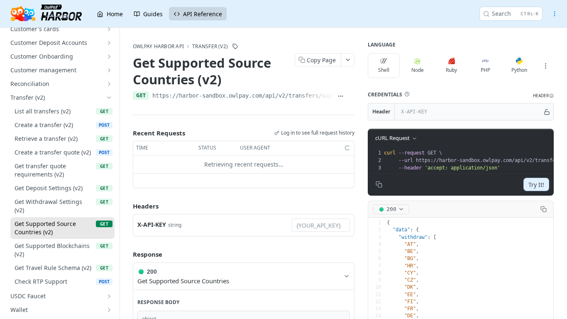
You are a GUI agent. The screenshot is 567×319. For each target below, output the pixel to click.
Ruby (451, 70)
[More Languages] (545, 65)
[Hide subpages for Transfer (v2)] (109, 97)
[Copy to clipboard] (350, 96)
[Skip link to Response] (127, 254)
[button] (406, 94)
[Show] (547, 112)
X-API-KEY (151, 224)
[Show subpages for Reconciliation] (109, 84)
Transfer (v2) (210, 46)
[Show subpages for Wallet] (109, 310)
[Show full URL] (340, 96)
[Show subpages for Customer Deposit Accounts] (109, 42)
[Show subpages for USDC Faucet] (109, 296)
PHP (485, 70)
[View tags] (235, 47)
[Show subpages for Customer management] (109, 70)
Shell (383, 70)
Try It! (536, 185)
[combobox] (321, 225)
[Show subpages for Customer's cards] (109, 29)
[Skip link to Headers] (127, 206)
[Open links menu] (554, 13)
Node (417, 70)
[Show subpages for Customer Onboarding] (109, 56)
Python (519, 70)
